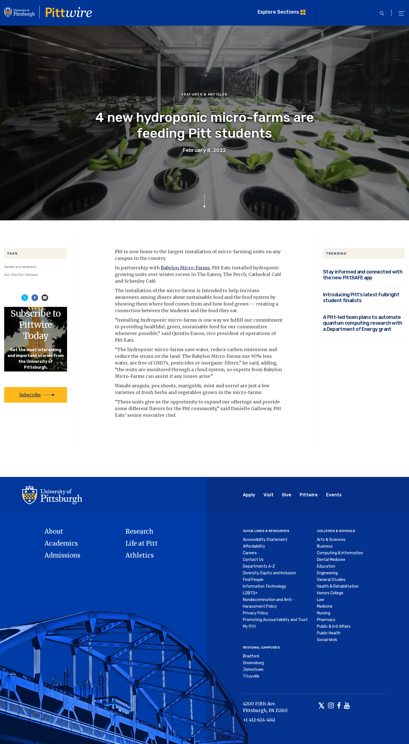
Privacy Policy (255, 613)
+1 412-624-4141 (259, 720)
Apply (249, 494)
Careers (250, 553)
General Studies (331, 579)
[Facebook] (339, 706)
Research (139, 531)
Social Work (327, 639)
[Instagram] (331, 706)
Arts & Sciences (331, 539)
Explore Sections (278, 12)
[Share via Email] (44, 297)
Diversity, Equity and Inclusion (269, 573)
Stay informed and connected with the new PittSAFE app (362, 274)
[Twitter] (321, 706)
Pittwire (309, 494)
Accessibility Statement (265, 539)
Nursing (323, 613)
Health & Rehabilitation (338, 586)
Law (320, 599)
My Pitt (249, 626)
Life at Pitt (141, 543)
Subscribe (30, 395)
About (54, 531)
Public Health (329, 633)
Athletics (139, 555)
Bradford (251, 656)
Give (286, 494)
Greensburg (253, 663)
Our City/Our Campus (21, 275)
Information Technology (264, 586)
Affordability (254, 546)
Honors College (330, 593)
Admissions (62, 555)
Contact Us (253, 559)
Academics (61, 543)
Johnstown (253, 669)
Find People (253, 579)
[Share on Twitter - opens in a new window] (24, 297)
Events (334, 494)
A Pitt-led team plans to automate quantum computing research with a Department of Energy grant (362, 323)
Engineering (327, 573)
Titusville (251, 676)
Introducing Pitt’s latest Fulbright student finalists (361, 297)
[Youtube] (347, 706)
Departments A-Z (259, 566)
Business (325, 546)
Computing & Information (340, 553)
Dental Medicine (331, 559)
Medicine (324, 606)
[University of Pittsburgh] (52, 494)
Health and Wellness (20, 267)
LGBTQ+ (250, 593)
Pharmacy (326, 619)
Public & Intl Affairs (334, 626)
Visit (268, 494)
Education (326, 566)
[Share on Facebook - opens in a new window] (34, 297)
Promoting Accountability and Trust (275, 619)
